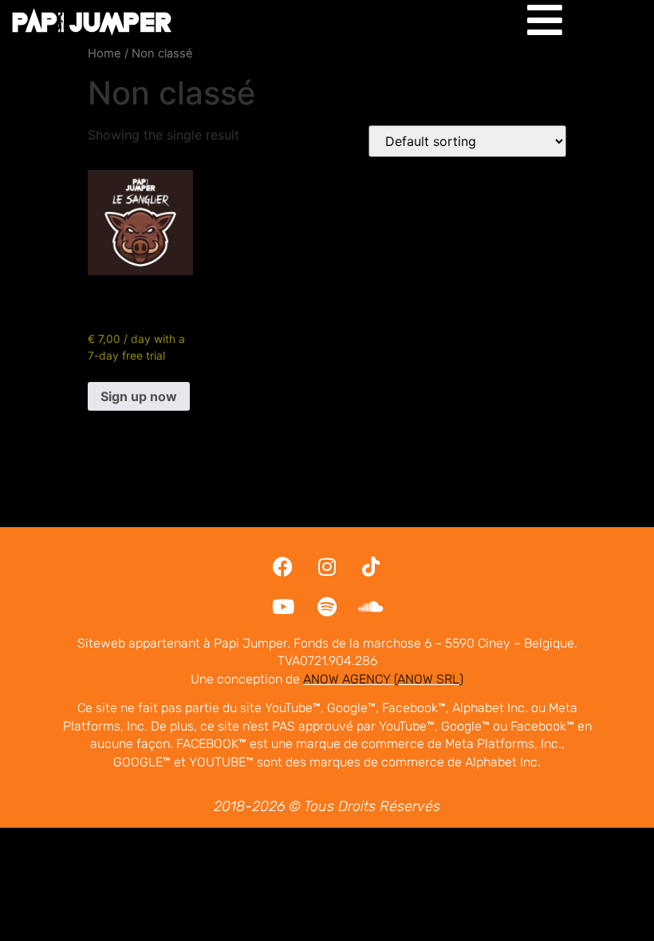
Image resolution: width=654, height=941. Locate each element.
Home (104, 53)
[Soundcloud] (371, 607)
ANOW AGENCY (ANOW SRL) (383, 679)
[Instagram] (327, 567)
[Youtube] (283, 607)
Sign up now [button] (138, 396)
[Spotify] (327, 607)
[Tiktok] (371, 567)
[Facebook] (283, 567)
